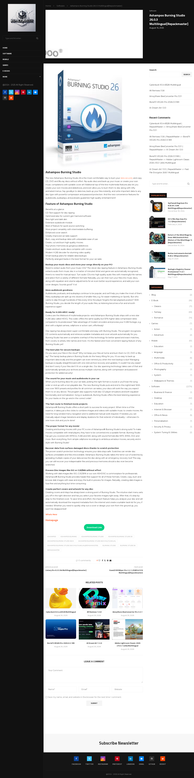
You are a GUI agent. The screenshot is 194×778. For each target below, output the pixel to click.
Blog (171, 295)
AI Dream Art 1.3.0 (94, 643)
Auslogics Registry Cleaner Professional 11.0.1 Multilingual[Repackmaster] (180, 272)
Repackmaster (53, 550)
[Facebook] (5, 92)
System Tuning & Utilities (173, 432)
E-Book (171, 300)
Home (5, 47)
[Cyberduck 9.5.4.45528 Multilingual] (61, 598)
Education (173, 346)
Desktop (173, 398)
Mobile (6, 59)
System (173, 375)
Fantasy (173, 312)
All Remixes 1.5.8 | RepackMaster (164, 136)
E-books (6, 71)
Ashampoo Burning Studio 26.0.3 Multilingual (97, 541)
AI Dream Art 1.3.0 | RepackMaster (165, 169)
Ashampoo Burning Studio (92, 536)
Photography (173, 369)
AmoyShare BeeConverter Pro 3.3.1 (127, 611)
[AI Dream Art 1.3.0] (94, 629)
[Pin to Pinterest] (107, 560)
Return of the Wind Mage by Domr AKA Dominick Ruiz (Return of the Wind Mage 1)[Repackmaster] (180, 239)
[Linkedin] (29, 92)
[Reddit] (11, 97)
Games (5, 65)
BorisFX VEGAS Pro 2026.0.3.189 (60, 643)
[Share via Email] (110, 560)
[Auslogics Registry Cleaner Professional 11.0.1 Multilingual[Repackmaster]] (157, 273)
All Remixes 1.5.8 (94, 611)
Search (153, 70)
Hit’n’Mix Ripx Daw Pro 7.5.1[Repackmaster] (177, 220)
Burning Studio (109, 545)
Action (173, 329)
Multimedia (173, 358)
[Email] (35, 92)
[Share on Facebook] (102, 560)
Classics (173, 306)
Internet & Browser (173, 409)
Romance (173, 318)
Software (7, 53)
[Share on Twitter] (105, 560)
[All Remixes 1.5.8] (94, 598)
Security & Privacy (173, 427)
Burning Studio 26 (127, 545)
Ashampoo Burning (68, 536)
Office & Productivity (173, 363)
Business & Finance (173, 392)
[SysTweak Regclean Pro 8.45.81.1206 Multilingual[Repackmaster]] (157, 207)
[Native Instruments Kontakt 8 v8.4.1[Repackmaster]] (157, 257)
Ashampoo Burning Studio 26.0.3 (60, 541)
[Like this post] (99, 560)
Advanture (173, 335)
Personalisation (173, 421)
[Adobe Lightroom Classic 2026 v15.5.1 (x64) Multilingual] (127, 629)
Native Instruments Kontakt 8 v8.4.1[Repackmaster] (180, 254)
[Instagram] (17, 92)
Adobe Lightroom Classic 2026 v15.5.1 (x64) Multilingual (127, 644)
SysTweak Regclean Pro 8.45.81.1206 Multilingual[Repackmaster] (180, 205)
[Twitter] (11, 92)
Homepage (52, 520)
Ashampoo (51, 536)
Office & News (173, 415)
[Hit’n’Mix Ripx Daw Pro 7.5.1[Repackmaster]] (157, 223)
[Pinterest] (23, 92)
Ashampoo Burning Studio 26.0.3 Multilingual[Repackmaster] (72, 545)
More (5, 76)
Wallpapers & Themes (173, 381)
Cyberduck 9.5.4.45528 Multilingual (61, 611)
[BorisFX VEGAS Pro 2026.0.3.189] (61, 629)
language (173, 352)
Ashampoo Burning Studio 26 (120, 536)
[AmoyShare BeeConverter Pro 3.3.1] (127, 598)
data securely (126, 178)
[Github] (5, 97)
